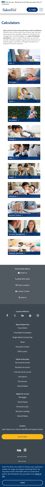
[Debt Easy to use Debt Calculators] (24, 152)
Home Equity (22, 402)
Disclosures (22, 381)
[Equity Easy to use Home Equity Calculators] (24, 95)
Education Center (22, 347)
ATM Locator (22, 351)
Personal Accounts (22, 362)
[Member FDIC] (19, 450)
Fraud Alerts (22, 328)
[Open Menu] (41, 10)
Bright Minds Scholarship (22, 337)
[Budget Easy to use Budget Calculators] (24, 171)
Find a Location (23, 285)
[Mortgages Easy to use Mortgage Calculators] (24, 76)
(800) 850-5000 (23, 279)
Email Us (23, 273)
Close (22, 482)
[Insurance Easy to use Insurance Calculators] (24, 190)
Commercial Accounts (22, 372)
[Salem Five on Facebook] (7, 316)
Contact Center (23, 291)
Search (23, 298)
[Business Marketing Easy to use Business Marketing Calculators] (24, 247)
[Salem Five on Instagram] (37, 316)
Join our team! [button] (22, 437)
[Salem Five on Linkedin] (22, 316)
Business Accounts (22, 367)
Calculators (22, 377)
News (22, 342)
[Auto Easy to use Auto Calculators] (24, 57)
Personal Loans (22, 406)
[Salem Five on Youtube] (30, 316)
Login (33, 9)
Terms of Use (22, 461)
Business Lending (22, 411)
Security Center (22, 456)
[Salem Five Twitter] (15, 316)
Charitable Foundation (22, 332)
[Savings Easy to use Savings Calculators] (24, 133)
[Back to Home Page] (9, 9)
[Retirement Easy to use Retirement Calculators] (24, 114)
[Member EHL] (25, 450)
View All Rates (22, 386)
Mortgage (22, 397)
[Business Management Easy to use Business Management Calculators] (24, 228)
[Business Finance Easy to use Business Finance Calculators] (24, 209)
